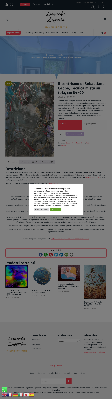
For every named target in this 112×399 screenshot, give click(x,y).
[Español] (31, 395)
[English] (4, 395)
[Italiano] (21, 395)
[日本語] (26, 395)
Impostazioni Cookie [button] (41, 209)
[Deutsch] (15, 395)
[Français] (10, 395)
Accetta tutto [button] (56, 209)
